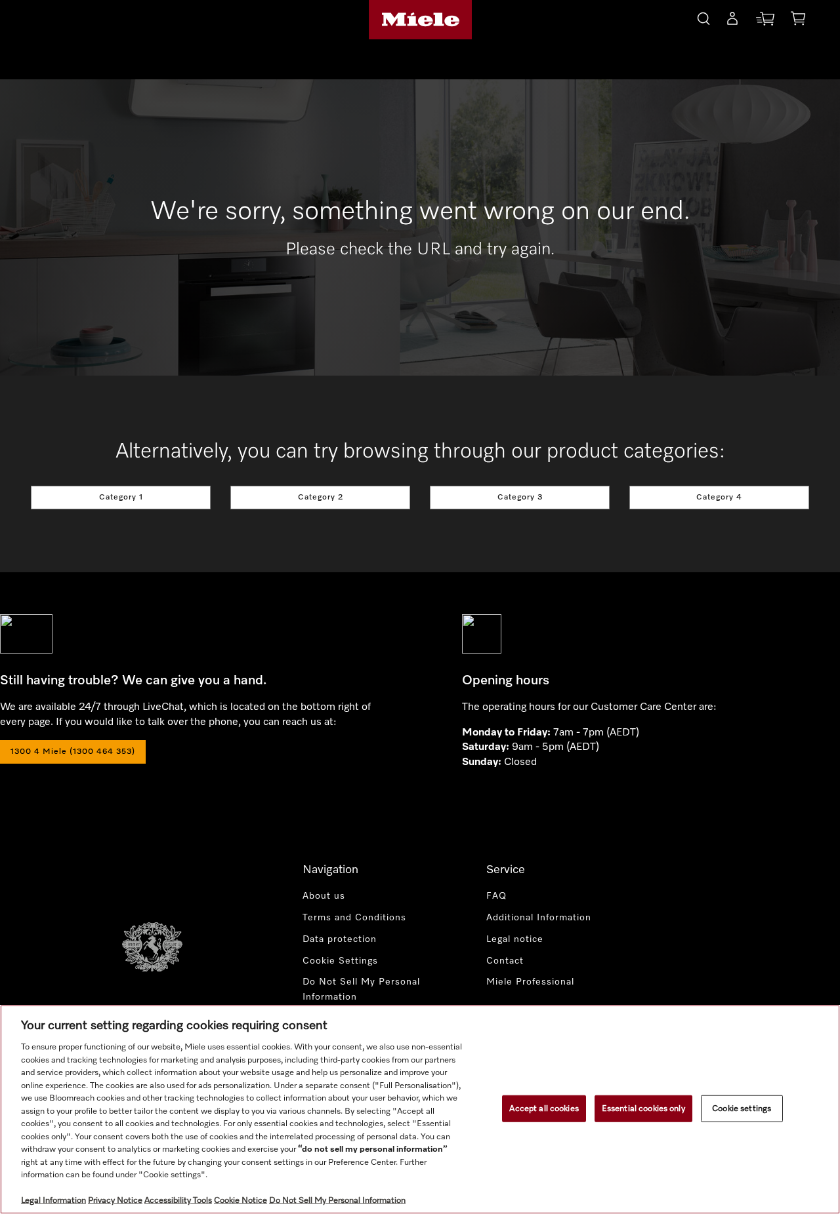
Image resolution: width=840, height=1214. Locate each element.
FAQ (496, 896)
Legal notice (514, 939)
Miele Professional (530, 982)
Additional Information (538, 917)
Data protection (340, 939)
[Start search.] (703, 16)
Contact (505, 961)
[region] (420, 1109)
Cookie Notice (240, 1200)
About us (324, 896)
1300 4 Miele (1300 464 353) (72, 752)
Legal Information (53, 1200)
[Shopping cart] (798, 20)
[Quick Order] (765, 21)
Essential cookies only (643, 1108)
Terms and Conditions (354, 917)
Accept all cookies (543, 1108)
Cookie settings (741, 1108)
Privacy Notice (115, 1200)
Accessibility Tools (178, 1200)
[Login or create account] (732, 21)
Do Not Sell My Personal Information (361, 989)
